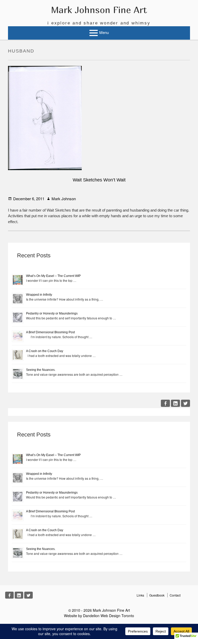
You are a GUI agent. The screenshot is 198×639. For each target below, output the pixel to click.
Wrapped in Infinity (39, 294)
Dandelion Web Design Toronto (108, 615)
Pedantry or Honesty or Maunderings (52, 313)
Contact (175, 595)
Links (140, 595)
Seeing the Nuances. (40, 370)
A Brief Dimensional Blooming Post (50, 332)
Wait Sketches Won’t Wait (99, 179)
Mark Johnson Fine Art (99, 9)
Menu (104, 32)
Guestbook (156, 595)
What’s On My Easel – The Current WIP (53, 276)
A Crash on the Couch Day (44, 351)
